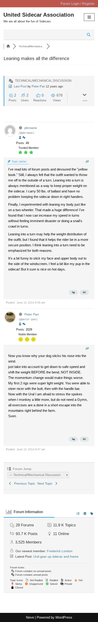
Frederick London (59, 551)
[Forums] (8, 46)
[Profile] (20, 137)
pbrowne (30, 128)
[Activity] (24, 137)
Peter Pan (38, 86)
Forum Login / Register (78, 3)
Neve (30, 617)
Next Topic (45, 483)
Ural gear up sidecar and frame (55, 556)
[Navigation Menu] (89, 17)
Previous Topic (23, 483)
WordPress (63, 617)
